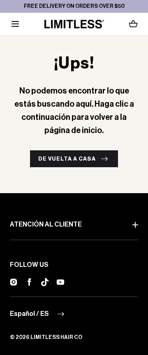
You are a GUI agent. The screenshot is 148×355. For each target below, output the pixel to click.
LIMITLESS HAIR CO (56, 337)
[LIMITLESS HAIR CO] (74, 24)
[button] (15, 24)
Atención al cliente (46, 224)
